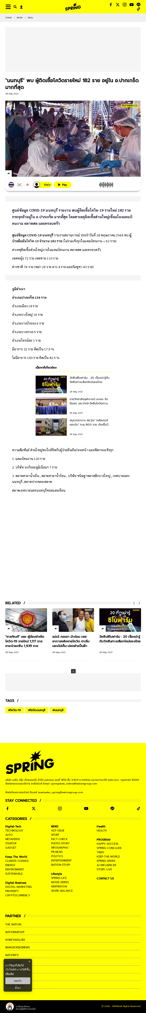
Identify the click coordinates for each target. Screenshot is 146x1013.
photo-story (60, 843)
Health (101, 826)
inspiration (59, 886)
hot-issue (57, 831)
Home (8, 17)
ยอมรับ (18, 980)
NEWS (20, 17)
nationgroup (14, 932)
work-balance (62, 891)
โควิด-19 (33, 241)
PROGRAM (103, 840)
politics (57, 856)
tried (100, 852)
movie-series (60, 882)
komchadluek (15, 940)
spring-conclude (109, 848)
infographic (60, 848)
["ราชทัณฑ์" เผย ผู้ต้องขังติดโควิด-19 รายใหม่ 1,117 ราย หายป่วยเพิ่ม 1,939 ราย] (26, 620)
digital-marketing (18, 887)
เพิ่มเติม (9, 973)
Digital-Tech (13, 826)
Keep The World (16, 857)
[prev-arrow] (134, 603)
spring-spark (106, 861)
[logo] (73, 7)
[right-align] (14, 6)
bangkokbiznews (17, 947)
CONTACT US (105, 878)
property (12, 891)
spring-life (59, 878)
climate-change (17, 861)
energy (10, 865)
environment (14, 869)
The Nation (13, 924)
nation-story (61, 865)
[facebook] (15, 174)
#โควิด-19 (14, 710)
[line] (28, 174)
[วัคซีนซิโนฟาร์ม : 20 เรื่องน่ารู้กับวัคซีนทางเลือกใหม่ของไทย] (120, 620)
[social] (111, 4)
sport (55, 835)
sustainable (14, 874)
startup (11, 843)
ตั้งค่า (18, 987)
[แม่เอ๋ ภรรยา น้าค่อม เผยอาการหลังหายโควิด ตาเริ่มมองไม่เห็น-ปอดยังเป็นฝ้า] (73, 620)
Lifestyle (56, 874)
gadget (10, 848)
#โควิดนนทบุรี (36, 710)
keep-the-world (108, 857)
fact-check (59, 839)
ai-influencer (106, 865)
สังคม (30, 17)
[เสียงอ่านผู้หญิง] (42, 185)
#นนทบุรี (58, 710)
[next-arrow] (139, 603)
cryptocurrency (17, 895)
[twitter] (21, 173)
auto (9, 835)
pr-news (57, 852)
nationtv (12, 955)
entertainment (61, 860)
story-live (104, 869)
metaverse (12, 839)
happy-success (107, 844)
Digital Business (15, 883)
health (102, 831)
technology (14, 831)
